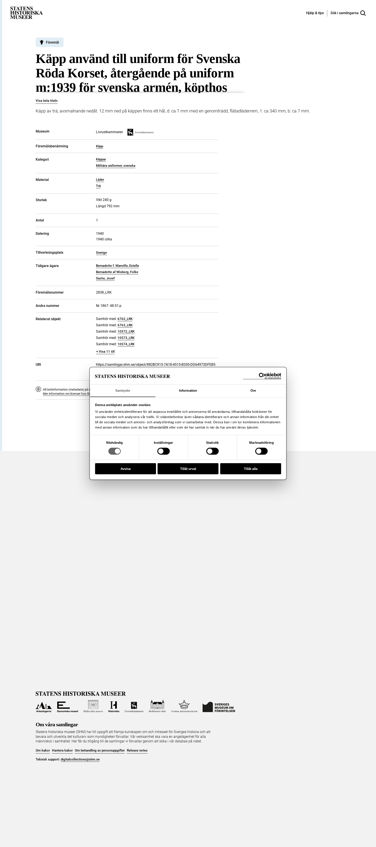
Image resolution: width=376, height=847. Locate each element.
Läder (100, 180)
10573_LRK (126, 338)
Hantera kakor (62, 750)
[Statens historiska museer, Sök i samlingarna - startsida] (26, 13)
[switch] (163, 451)
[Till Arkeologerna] (44, 706)
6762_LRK (125, 319)
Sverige (101, 253)
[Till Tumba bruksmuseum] (184, 706)
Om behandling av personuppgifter (100, 750)
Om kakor (43, 750)
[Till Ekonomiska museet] (67, 706)
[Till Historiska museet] (113, 706)
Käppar (101, 159)
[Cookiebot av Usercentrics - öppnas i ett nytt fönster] (262, 376)
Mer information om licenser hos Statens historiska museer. (83, 393)
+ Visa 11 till (105, 352)
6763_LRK (125, 325)
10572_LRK (126, 331)
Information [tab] (188, 390)
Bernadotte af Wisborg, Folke (117, 272)
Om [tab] (253, 390)
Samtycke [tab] (122, 390)
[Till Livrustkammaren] (134, 706)
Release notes (137, 750)
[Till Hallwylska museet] (93, 706)
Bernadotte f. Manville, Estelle (117, 266)
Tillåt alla (250, 469)
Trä (98, 186)
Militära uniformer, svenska (115, 166)
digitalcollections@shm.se (80, 759)
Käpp (99, 146)
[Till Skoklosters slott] (157, 706)
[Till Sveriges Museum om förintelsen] (219, 706)
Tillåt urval (188, 469)
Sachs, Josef (105, 278)
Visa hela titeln (46, 101)
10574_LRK (126, 344)
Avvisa (126, 469)
